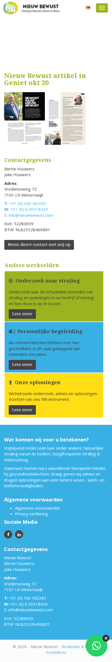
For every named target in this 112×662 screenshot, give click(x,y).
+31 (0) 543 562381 (28, 203)
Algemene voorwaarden (37, 508)
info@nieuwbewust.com (31, 215)
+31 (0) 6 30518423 (29, 209)
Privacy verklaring (31, 513)
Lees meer (22, 313)
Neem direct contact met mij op (39, 244)
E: (6, 215)
